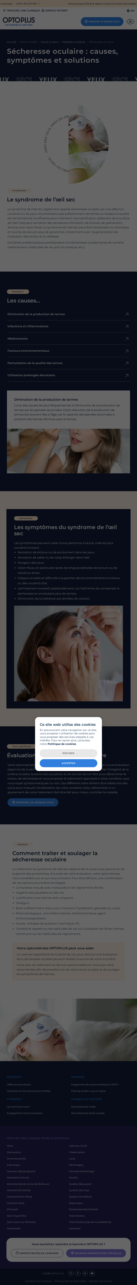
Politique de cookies (62, 744)
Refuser (68, 753)
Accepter (68, 763)
